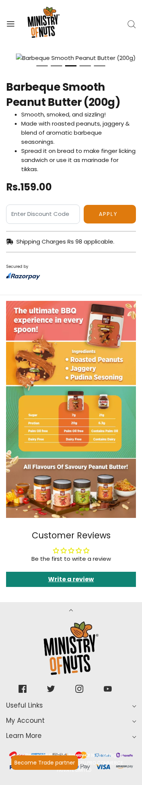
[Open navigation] (10, 24)
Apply (108, 214)
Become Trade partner (44, 762)
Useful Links (24, 705)
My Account (25, 720)
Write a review (71, 579)
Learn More (24, 735)
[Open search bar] (131, 24)
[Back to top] (71, 611)
